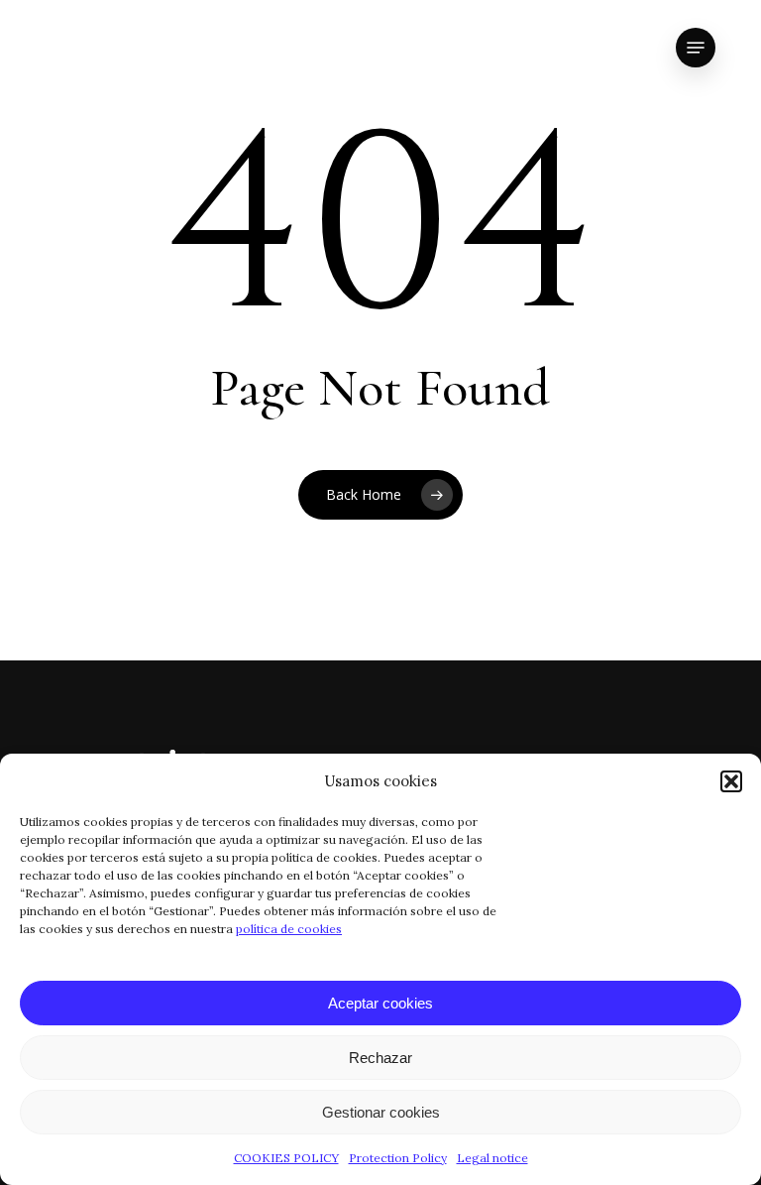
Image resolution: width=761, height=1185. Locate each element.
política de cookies (289, 928)
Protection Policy (398, 1157)
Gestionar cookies (381, 1112)
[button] (731, 781)
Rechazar (380, 1057)
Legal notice (492, 1157)
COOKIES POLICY (286, 1157)
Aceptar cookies (380, 1003)
